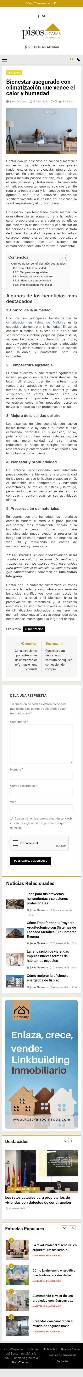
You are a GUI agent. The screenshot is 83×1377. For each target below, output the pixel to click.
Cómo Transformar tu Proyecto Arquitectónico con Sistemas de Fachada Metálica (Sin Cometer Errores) (45, 3)
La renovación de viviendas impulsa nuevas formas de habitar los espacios (48, 956)
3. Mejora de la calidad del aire (35, 276)
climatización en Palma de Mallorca (35, 322)
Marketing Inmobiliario (46, 1255)
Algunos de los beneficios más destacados (38, 263)
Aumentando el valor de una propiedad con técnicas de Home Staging (52, 1275)
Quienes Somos (70, 1349)
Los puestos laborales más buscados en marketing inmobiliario (52, 1326)
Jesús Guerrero (18, 101)
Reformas (14, 73)
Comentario (19, 722)
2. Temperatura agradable (32, 272)
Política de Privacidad (62, 1355)
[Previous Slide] (65, 1140)
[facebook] (39, 16)
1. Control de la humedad (31, 268)
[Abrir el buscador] (71, 59)
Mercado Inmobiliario (23, 1189)
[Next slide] (71, 1140)
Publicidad (50, 1349)
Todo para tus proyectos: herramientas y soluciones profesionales (47, 898)
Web (13, 802)
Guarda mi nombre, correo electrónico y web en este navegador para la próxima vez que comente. (41, 823)
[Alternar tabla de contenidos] (61, 258)
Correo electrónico (23, 786)
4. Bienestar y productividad (34, 280)
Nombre (16, 769)
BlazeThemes (20, 1362)
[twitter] (43, 16)
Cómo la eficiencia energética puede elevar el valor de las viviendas (53, 1250)
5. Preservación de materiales (34, 284)
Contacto (62, 1361)
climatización (34, 629)
